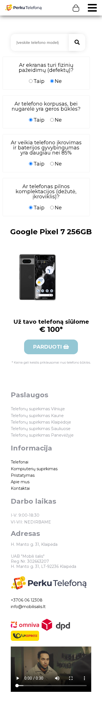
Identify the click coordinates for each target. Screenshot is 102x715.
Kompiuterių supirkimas (34, 468)
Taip (38, 81)
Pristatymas (23, 475)
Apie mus (20, 481)
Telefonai (19, 462)
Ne (58, 81)
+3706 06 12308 (26, 600)
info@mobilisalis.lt (28, 606)
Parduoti (48, 347)
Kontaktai (20, 488)
